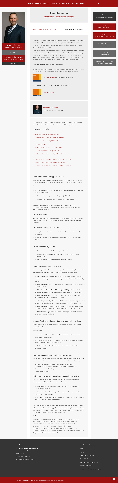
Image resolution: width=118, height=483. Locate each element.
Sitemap (82, 452)
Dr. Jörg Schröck (14, 45)
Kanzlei (38, 3)
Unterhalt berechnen (49, 29)
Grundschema (58, 29)
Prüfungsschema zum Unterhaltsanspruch (47, 134)
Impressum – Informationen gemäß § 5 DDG (91, 469)
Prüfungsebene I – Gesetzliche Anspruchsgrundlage (49, 137)
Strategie (65, 3)
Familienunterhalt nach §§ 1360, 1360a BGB (50, 147)
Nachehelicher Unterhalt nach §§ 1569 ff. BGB (50, 154)
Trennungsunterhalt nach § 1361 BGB (48, 151)
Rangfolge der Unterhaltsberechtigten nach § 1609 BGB (50, 162)
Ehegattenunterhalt (40, 144)
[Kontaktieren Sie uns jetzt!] (114, 479)
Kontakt (82, 3)
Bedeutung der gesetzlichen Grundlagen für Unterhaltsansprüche (53, 166)
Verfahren (56, 3)
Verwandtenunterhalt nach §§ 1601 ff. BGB (47, 141)
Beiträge (75, 3)
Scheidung (30, 3)
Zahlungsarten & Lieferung (87, 455)
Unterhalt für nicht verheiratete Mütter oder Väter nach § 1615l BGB (54, 159)
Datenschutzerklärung (86, 465)
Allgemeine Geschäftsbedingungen (89, 462)
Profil (81, 448)
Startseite (35, 29)
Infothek (46, 3)
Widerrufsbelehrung (85, 459)
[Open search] (101, 3)
